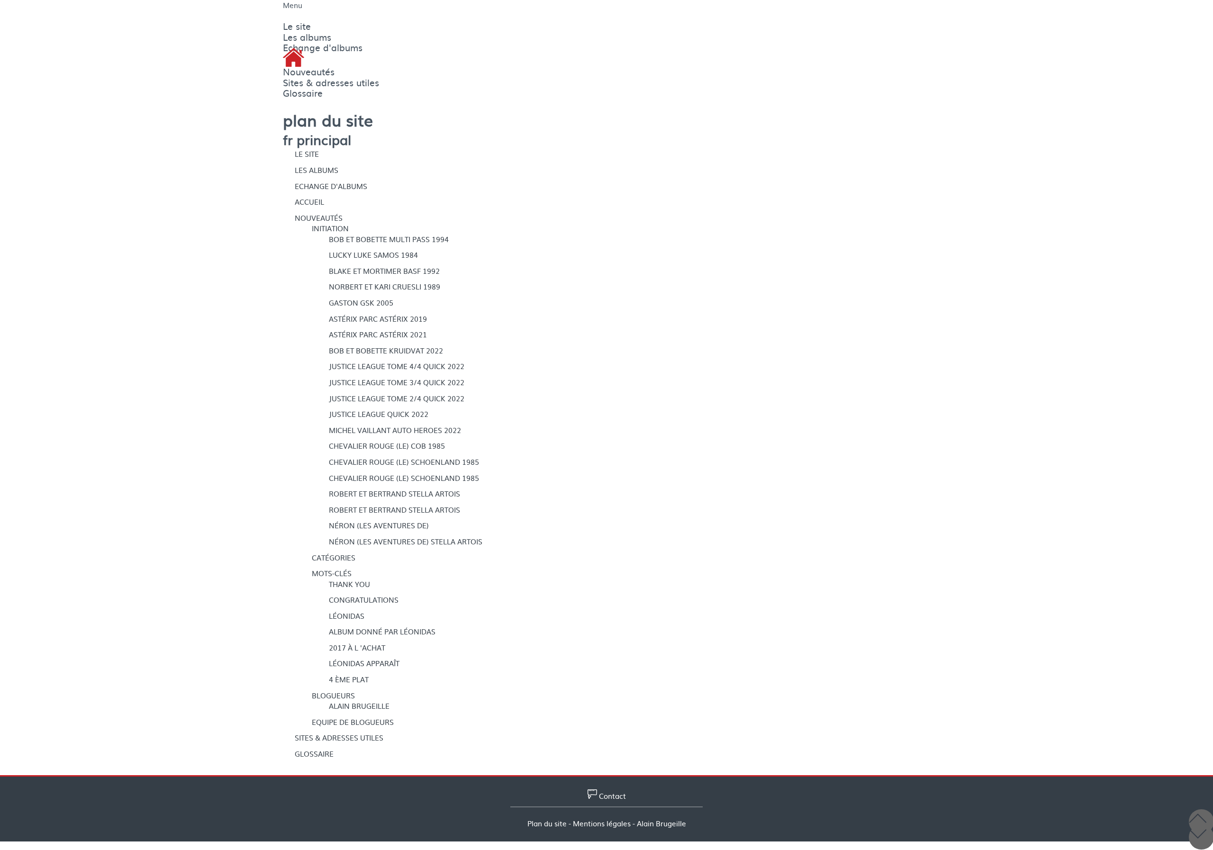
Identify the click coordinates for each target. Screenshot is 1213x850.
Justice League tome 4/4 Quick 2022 (396, 366)
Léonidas (346, 616)
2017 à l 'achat (357, 647)
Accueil (309, 202)
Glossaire (314, 754)
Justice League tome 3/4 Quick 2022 (396, 382)
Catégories (333, 557)
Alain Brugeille (359, 706)
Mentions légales (602, 823)
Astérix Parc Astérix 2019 (378, 319)
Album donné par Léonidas (382, 631)
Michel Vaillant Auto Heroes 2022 (395, 430)
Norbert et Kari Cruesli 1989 (384, 286)
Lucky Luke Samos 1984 (373, 255)
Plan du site (547, 823)
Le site (307, 154)
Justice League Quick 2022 (378, 414)
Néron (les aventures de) (379, 525)
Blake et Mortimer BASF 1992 (384, 271)
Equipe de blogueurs (353, 722)
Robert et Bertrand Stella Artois (394, 493)
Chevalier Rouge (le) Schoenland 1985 (404, 462)
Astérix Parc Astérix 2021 (378, 334)
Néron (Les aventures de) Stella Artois (405, 541)
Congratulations (363, 600)
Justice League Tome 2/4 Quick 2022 (396, 398)
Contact (611, 796)
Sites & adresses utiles (339, 737)
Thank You (349, 584)
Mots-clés (332, 573)
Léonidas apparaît (364, 663)
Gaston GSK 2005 (361, 303)
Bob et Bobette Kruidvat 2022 (386, 350)
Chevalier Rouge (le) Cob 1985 (387, 446)
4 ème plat (349, 679)
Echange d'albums (331, 186)
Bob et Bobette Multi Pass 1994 (389, 239)
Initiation (330, 228)
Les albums (316, 170)
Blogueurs (333, 695)
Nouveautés (319, 218)
